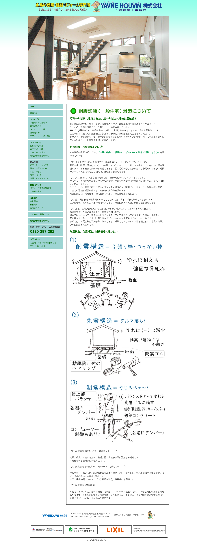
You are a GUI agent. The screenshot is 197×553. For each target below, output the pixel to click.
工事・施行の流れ (37, 152)
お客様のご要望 (36, 146)
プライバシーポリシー (39, 246)
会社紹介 (34, 198)
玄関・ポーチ (35, 175)
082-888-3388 (82, 516)
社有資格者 (35, 133)
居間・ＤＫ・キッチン (39, 165)
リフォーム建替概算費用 (40, 188)
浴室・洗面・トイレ (38, 168)
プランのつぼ (35, 142)
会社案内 (34, 201)
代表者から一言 (36, 208)
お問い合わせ (35, 239)
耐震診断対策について (39, 156)
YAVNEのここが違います (40, 129)
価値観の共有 (35, 126)
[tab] (94, 98)
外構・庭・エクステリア (40, 178)
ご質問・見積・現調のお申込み (43, 243)
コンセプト (35, 119)
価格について (35, 185)
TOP (32, 106)
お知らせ (34, 113)
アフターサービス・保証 (40, 136)
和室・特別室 (35, 172)
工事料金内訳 (35, 191)
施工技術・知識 (36, 149)
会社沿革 (34, 204)
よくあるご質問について (40, 214)
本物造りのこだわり (38, 123)
